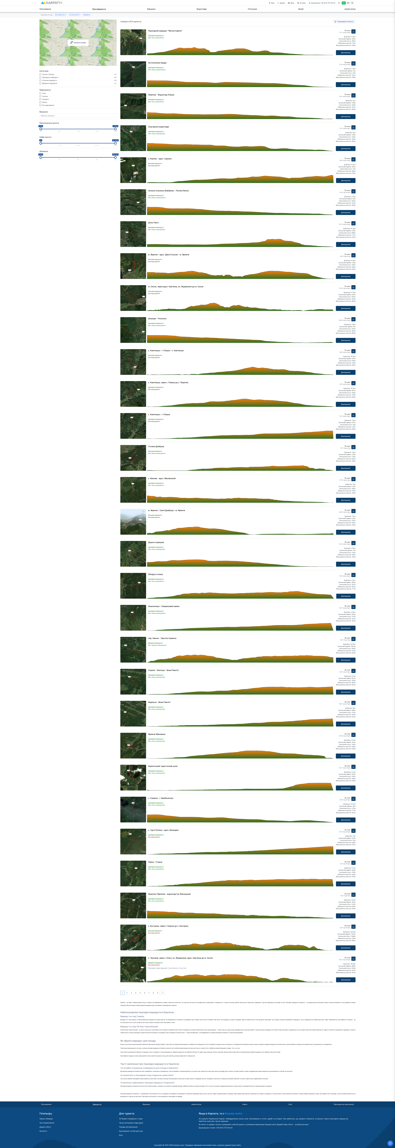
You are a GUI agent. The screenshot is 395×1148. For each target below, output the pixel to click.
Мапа (292, 3)
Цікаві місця (350, 9)
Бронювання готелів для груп (131, 1131)
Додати (282, 3)
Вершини (151, 9)
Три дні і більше (48, 74)
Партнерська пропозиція (344, 1104)
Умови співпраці (46, 1119)
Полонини (252, 9)
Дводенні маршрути (49, 83)
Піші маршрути (99, 9)
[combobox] (79, 116)
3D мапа (302, 3)
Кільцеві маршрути (49, 80)
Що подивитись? (60, 15)
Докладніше (345, 53)
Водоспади (202, 9)
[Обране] (339, 3)
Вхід (272, 3)
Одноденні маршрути (50, 77)
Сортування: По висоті (345, 21)
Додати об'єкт (45, 1127)
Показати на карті (80, 42)
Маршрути (87, 15)
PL (352, 3)
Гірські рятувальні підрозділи (131, 1123)
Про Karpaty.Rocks (47, 1123)
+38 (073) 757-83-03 (323, 3)
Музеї (300, 9)
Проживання (45, 9)
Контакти (43, 1131)
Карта (244, 1104)
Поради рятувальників (128, 1127)
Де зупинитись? (74, 15)
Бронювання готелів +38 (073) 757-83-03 (215, 1128)
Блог (290, 1104)
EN (348, 3)
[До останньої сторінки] (162, 993)
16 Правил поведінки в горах (131, 1119)
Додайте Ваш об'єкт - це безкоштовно (292, 1124)
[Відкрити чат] (390, 1143)
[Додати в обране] (143, 32)
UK (344, 3)
